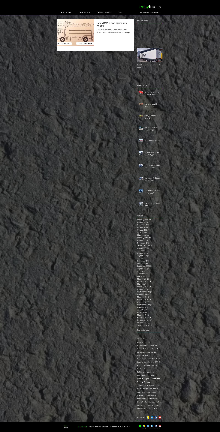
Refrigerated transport (145, 372)
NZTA (158, 359)
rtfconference (152, 399)
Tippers (140, 382)
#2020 (139, 339)
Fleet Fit (149, 342)
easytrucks (141, 392)
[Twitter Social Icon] (148, 426)
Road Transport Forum (145, 375)
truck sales (141, 409)
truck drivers (141, 405)
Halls (151, 349)
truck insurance (153, 405)
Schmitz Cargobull (144, 379)
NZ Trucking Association (146, 359)
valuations (141, 412)
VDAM (151, 385)
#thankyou (157, 339)
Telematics (156, 379)
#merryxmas (147, 339)
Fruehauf (140, 349)
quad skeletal (151, 395)
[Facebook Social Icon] (156, 417)
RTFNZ (139, 369)
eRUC (139, 389)
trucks (156, 409)
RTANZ (157, 362)
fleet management (153, 392)
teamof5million (142, 402)
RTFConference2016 (149, 365)
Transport (147, 382)
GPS (146, 349)
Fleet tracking (142, 346)
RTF (138, 365)
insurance (140, 395)
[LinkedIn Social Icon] (152, 417)
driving (157, 385)
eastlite (145, 389)
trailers (158, 402)
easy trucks (153, 389)
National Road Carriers (145, 362)
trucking (150, 409)
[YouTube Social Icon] (160, 417)
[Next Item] (159, 55)
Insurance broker (143, 352)
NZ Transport (146, 355)
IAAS (156, 349)
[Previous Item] (141, 55)
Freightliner (153, 346)
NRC (139, 355)
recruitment (141, 399)
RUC (145, 369)
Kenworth (154, 352)
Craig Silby (141, 342)
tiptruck (152, 402)
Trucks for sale (142, 385)
